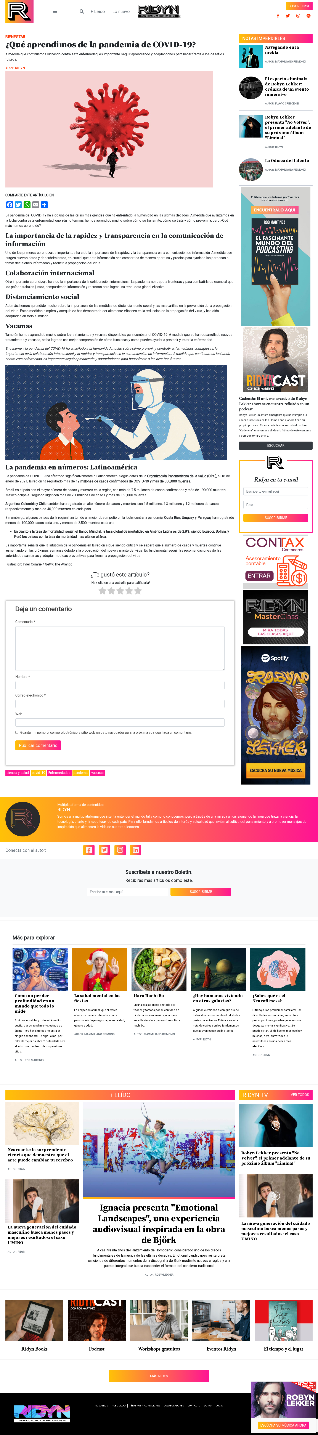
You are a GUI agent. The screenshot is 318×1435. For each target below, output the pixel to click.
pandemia (81, 773)
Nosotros (101, 1405)
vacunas (97, 773)
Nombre (22, 677)
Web (18, 714)
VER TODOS (300, 1095)
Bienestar (15, 36)
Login (219, 1405)
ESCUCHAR (275, 446)
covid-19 (38, 773)
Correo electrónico (30, 695)
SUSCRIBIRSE (299, 6)
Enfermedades (59, 773)
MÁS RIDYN (159, 1376)
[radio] (102, 591)
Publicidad (119, 1405)
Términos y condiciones (144, 1405)
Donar (208, 1405)
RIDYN (20, 68)
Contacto (194, 1405)
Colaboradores (174, 1405)
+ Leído (97, 11)
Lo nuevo (121, 11)
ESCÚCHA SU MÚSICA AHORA (283, 1425)
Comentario (25, 622)
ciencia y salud (17, 773)
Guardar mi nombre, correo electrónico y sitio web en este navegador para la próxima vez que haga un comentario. (106, 732)
